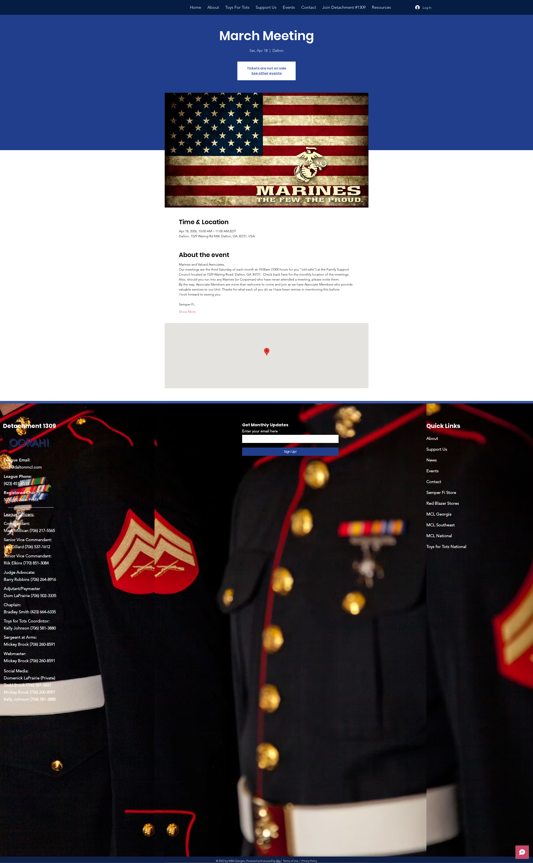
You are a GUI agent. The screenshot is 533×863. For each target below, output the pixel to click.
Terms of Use (290, 860)
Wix (278, 860)
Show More (187, 312)
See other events (266, 73)
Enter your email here (260, 431)
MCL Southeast (440, 524)
